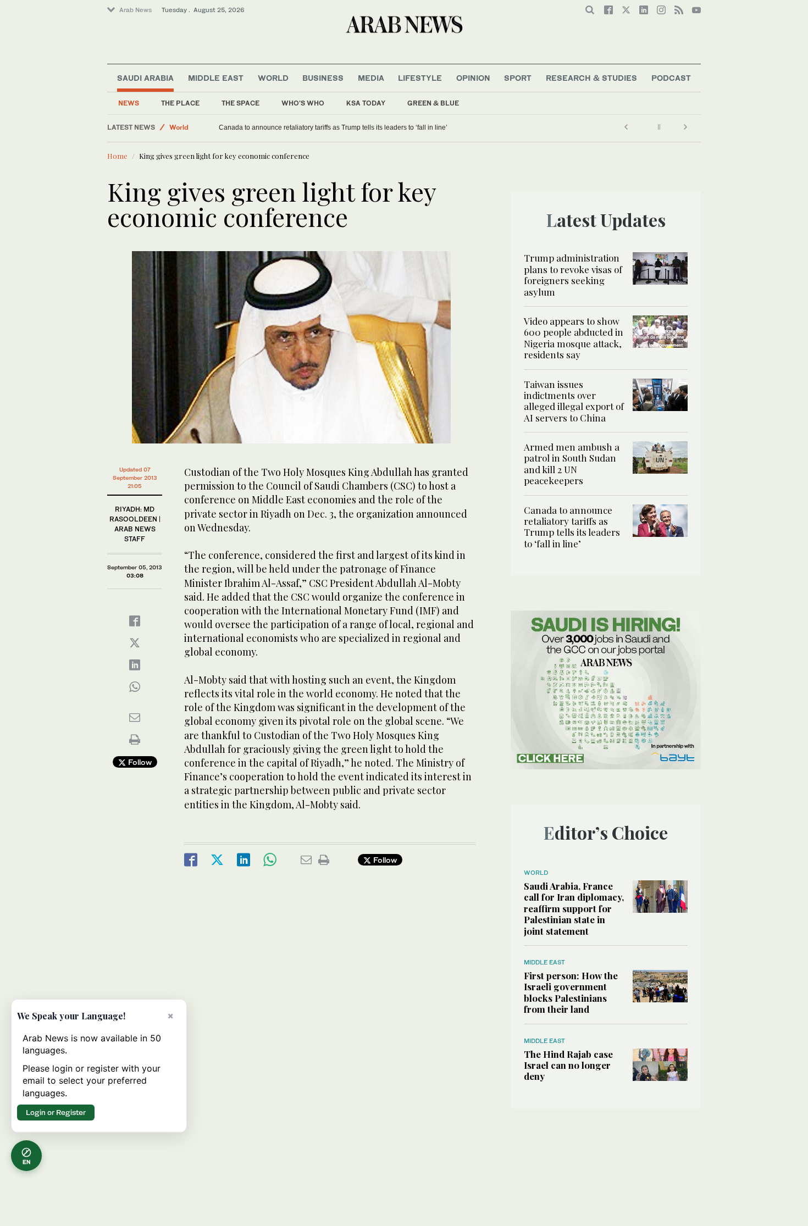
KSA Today (365, 103)
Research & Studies (591, 77)
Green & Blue (433, 103)
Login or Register (56, 1112)
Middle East (215, 77)
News (128, 103)
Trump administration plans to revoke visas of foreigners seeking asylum (573, 274)
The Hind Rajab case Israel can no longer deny (568, 1065)
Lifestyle (420, 77)
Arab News (135, 10)
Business (323, 77)
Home (117, 155)
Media (371, 77)
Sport (518, 77)
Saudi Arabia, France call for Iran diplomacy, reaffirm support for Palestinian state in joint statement (574, 908)
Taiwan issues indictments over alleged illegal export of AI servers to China (574, 401)
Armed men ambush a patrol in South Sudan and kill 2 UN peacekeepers (571, 463)
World (273, 77)
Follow (139, 762)
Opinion (473, 77)
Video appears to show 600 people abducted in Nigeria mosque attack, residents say (573, 337)
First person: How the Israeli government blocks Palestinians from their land (571, 992)
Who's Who (302, 103)
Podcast (671, 77)
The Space (240, 103)
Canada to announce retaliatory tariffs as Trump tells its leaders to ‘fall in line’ (333, 127)
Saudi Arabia (145, 77)
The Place (180, 103)
